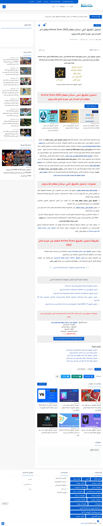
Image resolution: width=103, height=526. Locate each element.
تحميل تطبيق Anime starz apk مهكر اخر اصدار (68, 338)
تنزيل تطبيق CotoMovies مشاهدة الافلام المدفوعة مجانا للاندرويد (75, 293)
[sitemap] (3, 523)
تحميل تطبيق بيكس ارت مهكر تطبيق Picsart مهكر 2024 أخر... (70, 408)
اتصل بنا (31, 1)
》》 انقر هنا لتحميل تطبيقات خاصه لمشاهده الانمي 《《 (69, 268)
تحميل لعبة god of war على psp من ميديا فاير (82, 361)
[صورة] (25, 60)
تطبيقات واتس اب (79, 500)
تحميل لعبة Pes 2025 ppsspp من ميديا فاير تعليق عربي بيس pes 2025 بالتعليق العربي (10, 113)
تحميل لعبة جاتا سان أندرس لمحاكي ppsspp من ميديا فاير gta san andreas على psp (10, 93)
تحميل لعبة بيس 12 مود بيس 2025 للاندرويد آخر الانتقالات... (68, 16)
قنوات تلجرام (80, 516)
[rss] (7, 1)
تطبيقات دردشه (80, 495)
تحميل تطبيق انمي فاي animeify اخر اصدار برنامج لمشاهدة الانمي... (50, 128)
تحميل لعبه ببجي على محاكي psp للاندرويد (83, 353)
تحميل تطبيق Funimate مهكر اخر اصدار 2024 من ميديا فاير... (69, 432)
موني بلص (84, 523)
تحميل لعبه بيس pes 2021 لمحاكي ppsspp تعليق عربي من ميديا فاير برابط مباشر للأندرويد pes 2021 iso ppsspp (11, 83)
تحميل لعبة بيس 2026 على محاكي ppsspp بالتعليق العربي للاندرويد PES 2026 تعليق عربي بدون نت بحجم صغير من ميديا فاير (11, 134)
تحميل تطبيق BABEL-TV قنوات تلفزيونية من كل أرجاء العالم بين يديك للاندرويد (71, 304)
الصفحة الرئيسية (61, 478)
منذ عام (97, 403)
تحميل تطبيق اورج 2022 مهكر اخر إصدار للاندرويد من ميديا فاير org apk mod (10, 72)
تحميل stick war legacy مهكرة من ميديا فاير (82, 356)
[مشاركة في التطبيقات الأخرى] (57, 376)
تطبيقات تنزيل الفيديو (94, 491)
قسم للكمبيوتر (96, 516)
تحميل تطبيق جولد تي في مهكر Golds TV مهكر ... (71, 127)
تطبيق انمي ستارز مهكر (84, 208)
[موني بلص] (87, 5)
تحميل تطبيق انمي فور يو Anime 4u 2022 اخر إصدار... (90, 127)
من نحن (46, 1)
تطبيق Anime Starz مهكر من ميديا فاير (78, 156)
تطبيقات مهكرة (96, 500)
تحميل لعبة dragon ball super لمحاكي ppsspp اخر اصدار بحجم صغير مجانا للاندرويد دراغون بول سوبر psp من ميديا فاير (11, 103)
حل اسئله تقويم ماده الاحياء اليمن (90, 508)
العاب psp (77, 479)
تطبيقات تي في (78, 491)
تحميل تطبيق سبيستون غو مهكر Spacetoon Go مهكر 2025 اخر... (91, 408)
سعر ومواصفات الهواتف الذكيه (91, 512)
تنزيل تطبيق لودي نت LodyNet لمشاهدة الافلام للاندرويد (78, 290)
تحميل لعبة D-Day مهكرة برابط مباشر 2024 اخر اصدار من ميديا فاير (11, 124)
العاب (71, 6)
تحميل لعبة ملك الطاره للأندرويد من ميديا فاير (81, 358)
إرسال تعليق (94, 450)
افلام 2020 (97, 479)
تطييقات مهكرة (81, 504)
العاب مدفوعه (96, 483)
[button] (88, 376)
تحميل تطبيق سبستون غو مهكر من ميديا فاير (81, 350)
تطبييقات (98, 504)
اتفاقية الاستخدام (55, 1)
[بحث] (4, 6)
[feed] (3, 1)
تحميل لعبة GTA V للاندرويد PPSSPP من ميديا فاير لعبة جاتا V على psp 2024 (11, 62)
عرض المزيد (42, 384)
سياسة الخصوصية (68, 1)
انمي (53, 6)
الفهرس (39, 1)
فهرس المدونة (61, 492)
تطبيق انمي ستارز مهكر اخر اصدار (79, 251)
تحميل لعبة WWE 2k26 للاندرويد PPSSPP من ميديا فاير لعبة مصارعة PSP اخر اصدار (17, 173)
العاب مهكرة (80, 483)
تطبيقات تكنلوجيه (80, 487)
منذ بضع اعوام (94, 123)
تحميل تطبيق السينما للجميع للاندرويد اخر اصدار (81, 286)
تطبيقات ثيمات (96, 495)
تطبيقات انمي (81, 369)
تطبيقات (62, 6)
